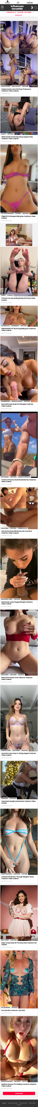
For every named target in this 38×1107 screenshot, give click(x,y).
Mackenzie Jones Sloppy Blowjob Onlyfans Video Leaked (17, 603)
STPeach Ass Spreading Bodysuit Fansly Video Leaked (18, 299)
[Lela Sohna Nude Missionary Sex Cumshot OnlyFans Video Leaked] (19, 508)
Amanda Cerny (6, 750)
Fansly (3, 295)
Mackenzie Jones (6, 599)
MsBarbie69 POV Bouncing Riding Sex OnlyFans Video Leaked (18, 329)
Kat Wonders (5, 1007)
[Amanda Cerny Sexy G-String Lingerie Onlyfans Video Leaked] (19, 718)
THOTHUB (20, 12)
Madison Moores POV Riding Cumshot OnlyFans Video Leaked (18, 1085)
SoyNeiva (21, 675)
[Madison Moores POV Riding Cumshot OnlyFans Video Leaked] (19, 1049)
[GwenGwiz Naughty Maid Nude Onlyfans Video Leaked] (19, 780)
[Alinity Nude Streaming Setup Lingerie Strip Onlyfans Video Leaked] (19, 116)
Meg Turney (5, 940)
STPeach (10, 295)
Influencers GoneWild (17, 7)
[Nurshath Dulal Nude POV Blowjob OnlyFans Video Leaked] (19, 369)
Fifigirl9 (18, 213)
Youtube (24, 874)
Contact (19, 1105)
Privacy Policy (23, 1103)
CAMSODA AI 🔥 (11, 12)
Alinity (3, 134)
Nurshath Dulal (17, 401)
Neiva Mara (4, 675)
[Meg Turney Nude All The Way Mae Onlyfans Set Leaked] (19, 913)
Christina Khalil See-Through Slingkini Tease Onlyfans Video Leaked (17, 878)
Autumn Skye (5, 326)
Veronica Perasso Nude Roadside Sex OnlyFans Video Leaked (18, 481)
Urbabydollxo (22, 528)
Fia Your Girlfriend (7, 213)
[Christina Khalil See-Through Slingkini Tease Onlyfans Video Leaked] (19, 842)
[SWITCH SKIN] (32, 7)
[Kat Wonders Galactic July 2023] (19, 979)
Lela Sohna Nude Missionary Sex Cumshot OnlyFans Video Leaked (16, 532)
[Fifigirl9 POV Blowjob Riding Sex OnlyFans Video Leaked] (19, 179)
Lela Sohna (4, 528)
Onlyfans (25, 86)
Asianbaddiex (5, 401)
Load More (19, 1093)
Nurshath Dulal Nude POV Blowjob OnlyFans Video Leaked (17, 405)
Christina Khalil (6, 874)
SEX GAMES (27, 12)
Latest (7, 3)
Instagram (4, 477)
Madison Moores (6, 1081)
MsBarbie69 (15, 326)
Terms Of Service (13, 1103)
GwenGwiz (4, 798)
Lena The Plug (16, 86)
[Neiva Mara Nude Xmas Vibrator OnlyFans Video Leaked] (19, 643)
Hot (18, 3)
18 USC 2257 (32, 1103)
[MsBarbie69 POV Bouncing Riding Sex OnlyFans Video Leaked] (19, 316)
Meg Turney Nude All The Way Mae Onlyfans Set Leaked (19, 944)
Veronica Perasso (24, 477)
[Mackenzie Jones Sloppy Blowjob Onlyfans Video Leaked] (19, 569)
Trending (30, 3)
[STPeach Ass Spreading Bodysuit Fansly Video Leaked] (19, 271)
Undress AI (18, 15)
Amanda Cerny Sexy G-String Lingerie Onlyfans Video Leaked (18, 754)
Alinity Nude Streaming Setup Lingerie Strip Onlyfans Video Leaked (17, 138)
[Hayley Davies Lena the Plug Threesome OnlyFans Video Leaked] (19, 54)
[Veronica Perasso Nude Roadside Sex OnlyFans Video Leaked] (19, 445)
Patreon (14, 1007)
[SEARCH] (35, 7)
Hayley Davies (5, 86)
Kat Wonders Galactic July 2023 (13, 1010)
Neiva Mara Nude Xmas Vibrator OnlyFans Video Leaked (16, 678)
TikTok (24, 1081)
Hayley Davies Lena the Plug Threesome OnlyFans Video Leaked (16, 90)
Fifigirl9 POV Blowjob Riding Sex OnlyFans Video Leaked (18, 217)
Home (4, 1103)
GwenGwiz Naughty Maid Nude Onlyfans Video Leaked (18, 802)
